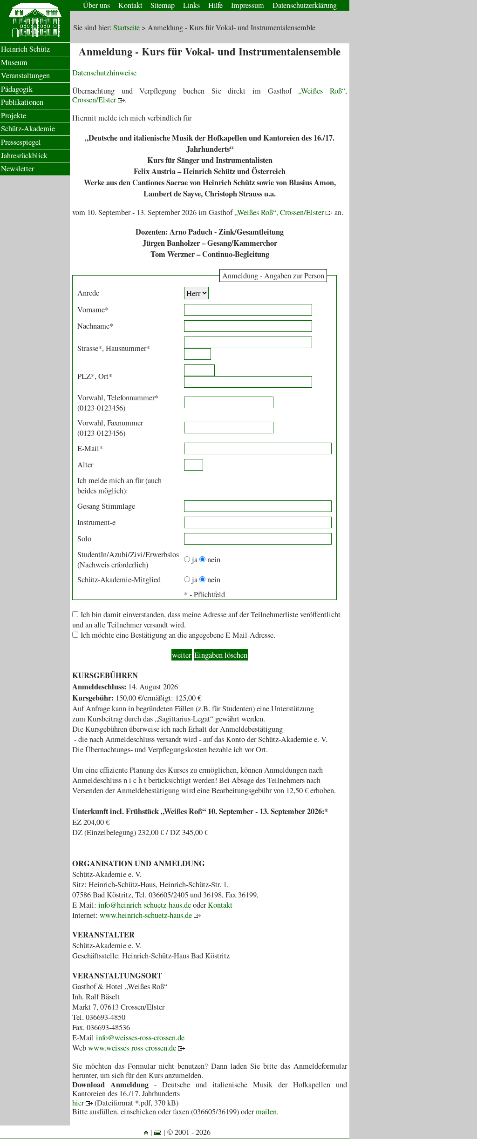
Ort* (105, 376)
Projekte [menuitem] (13, 115)
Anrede (88, 293)
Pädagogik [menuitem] (17, 89)
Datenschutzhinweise (104, 72)
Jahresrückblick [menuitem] (24, 155)
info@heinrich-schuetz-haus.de (144, 905)
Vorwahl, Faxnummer (110, 423)
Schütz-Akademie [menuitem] (28, 128)
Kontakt (220, 905)
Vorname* (93, 309)
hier (79, 1103)
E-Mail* (90, 448)
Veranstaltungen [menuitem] (25, 75)
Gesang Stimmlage (106, 506)
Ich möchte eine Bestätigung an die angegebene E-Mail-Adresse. (178, 635)
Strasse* (89, 348)
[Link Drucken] (157, 1132)
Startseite (126, 27)
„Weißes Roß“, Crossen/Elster (280, 212)
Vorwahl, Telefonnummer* (117, 397)
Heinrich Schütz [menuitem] (25, 49)
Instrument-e (96, 522)
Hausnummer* (128, 348)
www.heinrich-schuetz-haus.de (147, 915)
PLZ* (86, 376)
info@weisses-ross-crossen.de (140, 1037)
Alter (85, 464)
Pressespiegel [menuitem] (21, 142)
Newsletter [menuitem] (17, 168)
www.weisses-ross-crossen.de (133, 1048)
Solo (84, 538)
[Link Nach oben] (146, 1132)
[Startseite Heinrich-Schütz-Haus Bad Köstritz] (35, 35)
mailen (266, 1111)
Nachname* (95, 326)
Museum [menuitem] (14, 62)
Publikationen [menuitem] (22, 102)
